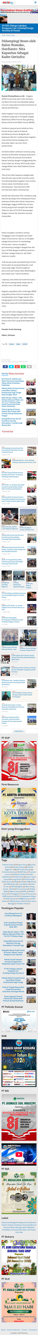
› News (13, 35)
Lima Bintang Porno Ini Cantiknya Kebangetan (13, 914)
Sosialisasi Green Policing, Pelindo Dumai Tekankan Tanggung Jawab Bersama (23, 670)
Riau (20, 1230)
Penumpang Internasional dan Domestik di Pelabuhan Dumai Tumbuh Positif (12, 450)
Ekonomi (33, 1222)
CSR (21, 882)
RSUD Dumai (7, 882)
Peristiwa (14, 1230)
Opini (24, 1227)
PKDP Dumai (10, 899)
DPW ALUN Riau (19, 874)
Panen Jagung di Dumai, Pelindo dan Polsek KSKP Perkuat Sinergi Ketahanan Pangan (13, 999)
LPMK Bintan (11, 884)
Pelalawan (31, 1227)
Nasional (6, 1227)
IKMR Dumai (7, 896)
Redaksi (3, 1330)
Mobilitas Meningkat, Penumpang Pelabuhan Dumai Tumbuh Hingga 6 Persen (12, 620)
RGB (16, 882)
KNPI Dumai (18, 877)
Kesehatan (18, 1225)
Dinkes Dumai (18, 867)
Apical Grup (22, 865)
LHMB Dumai (31, 882)
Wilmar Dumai (15, 891)
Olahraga (18, 1227)
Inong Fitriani (17, 879)
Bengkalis (14, 1222)
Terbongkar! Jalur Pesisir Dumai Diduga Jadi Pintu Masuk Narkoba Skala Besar (23, 657)
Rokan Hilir (26, 1230)
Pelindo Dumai (8, 865)
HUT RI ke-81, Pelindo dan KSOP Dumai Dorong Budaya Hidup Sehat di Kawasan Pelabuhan (13, 487)
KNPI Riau (23, 872)
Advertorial (6, 1222)
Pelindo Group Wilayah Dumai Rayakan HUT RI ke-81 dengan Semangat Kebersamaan (12, 474)
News (3, 15)
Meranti (33, 1225)
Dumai (11, 344)
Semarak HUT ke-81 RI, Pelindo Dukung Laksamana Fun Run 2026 (24, 461)
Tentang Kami (33, 1330)
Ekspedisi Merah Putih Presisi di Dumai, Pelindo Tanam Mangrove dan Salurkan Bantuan (13, 549)
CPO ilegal (13, 894)
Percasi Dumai (21, 889)
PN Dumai (28, 879)
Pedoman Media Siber (13, 1330)
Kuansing (26, 1225)
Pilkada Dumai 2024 (17, 901)
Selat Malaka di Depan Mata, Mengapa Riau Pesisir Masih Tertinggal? (22, 695)
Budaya (21, 1222)
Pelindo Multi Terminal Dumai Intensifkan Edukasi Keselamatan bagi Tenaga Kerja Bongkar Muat (13, 499)
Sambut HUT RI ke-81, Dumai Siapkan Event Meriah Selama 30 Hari (13, 607)
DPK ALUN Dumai (23, 869)
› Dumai (8, 35)
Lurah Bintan (23, 884)
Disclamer (24, 1330)
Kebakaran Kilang (28, 896)
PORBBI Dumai (23, 899)
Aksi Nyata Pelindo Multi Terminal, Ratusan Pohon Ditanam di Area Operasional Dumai (12, 720)
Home (3, 35)
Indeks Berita (18, 731)
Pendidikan (6, 1230)
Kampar (11, 1225)
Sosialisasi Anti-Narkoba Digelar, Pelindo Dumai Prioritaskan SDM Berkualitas (13, 682)
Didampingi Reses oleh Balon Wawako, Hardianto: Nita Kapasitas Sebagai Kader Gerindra (19, 49)
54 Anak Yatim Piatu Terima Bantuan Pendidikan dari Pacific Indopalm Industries (13, 707)
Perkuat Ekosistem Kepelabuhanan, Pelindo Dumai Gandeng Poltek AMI (19, 588)
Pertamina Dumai (9, 872)
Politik (25, 344)
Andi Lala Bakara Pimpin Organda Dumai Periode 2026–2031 (13, 925)
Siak (21, 1232)
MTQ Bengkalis (17, 886)
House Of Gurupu (27, 894)
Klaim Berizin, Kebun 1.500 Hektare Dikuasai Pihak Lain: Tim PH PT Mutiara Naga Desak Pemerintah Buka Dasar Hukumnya (13, 936)
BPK (24, 891)
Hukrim (4, 1225)
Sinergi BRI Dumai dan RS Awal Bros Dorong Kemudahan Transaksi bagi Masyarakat (13, 537)
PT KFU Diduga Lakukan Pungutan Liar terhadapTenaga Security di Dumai (17, 28)
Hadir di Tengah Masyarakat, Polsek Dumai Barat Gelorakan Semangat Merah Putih (12, 562)
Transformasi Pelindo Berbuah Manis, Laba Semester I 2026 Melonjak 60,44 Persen (10, 650)
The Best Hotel (22, 903)
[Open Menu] (35, 2)
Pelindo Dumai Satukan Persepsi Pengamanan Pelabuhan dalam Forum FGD (28, 651)
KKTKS (17, 896)
